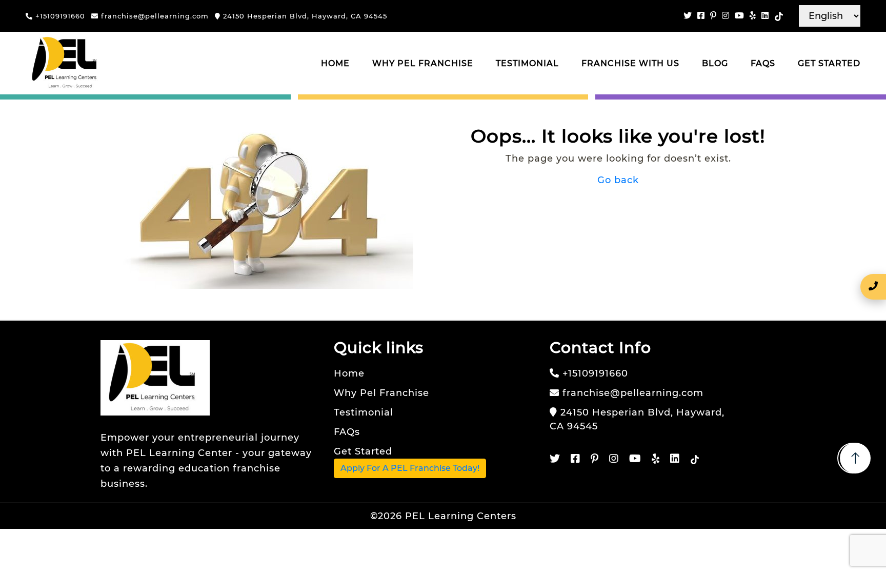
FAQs (763, 63)
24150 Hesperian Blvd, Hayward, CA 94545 (303, 16)
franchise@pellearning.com (153, 16)
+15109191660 (59, 16)
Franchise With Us (630, 63)
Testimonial (527, 63)
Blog (715, 63)
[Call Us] (873, 287)
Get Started (829, 63)
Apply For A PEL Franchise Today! (409, 468)
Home (335, 63)
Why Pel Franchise (422, 63)
